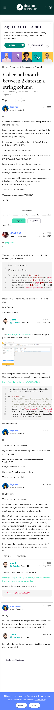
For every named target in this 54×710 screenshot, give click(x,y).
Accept (21, 705)
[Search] (46, 7)
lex (18, 100)
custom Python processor (18, 334)
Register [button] (34, 221)
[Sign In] (50, 7)
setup (24, 100)
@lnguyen (9, 242)
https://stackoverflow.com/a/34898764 (21, 382)
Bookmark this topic (15, 660)
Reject (34, 705)
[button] (50, 24)
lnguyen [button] (14, 107)
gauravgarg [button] (16, 606)
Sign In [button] (19, 221)
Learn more (37, 45)
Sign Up (13, 45)
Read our (36, 699)
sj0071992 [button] (15, 233)
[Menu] (5, 7)
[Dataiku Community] (27, 7)
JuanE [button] (13, 319)
